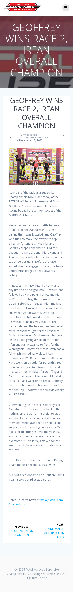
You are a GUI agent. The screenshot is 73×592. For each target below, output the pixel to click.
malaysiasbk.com (51, 500)
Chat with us (17, 504)
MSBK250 (35, 137)
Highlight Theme (36, 578)
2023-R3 (23, 137)
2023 (15, 137)
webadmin (30, 134)
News (45, 137)
